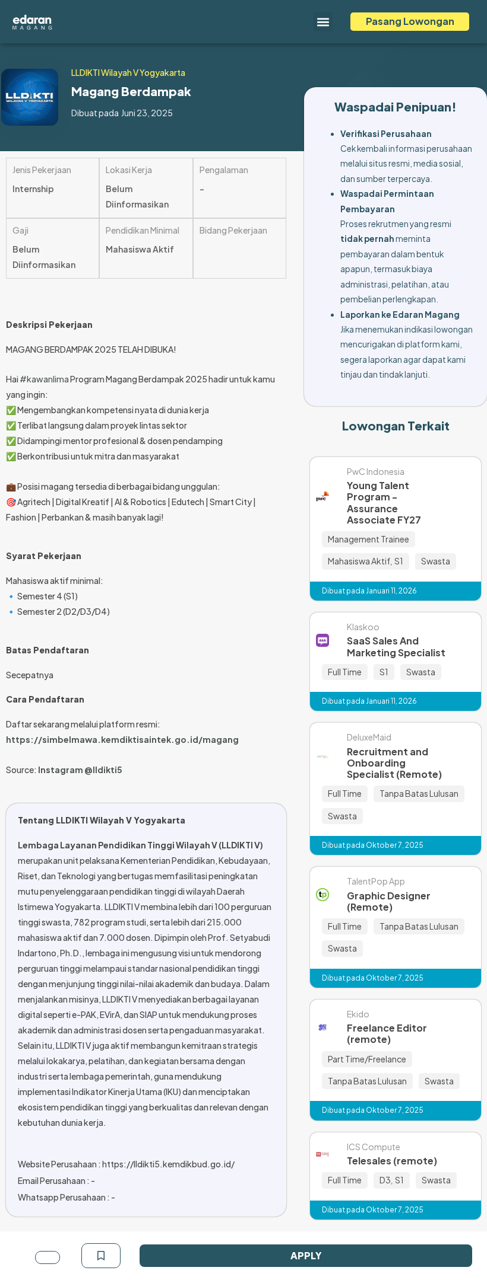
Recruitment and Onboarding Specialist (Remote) (394, 762)
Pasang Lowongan (410, 21)
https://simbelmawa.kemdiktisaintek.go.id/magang (122, 739)
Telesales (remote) (392, 1160)
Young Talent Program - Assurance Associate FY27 (384, 502)
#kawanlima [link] (44, 379)
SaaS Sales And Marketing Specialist (396, 646)
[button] (323, 21)
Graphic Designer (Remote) (389, 901)
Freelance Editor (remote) (387, 1033)
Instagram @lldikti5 (80, 769)
